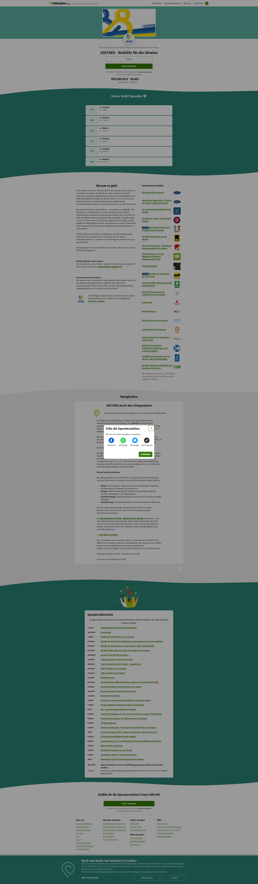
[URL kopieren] (146, 440)
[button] (111, 440)
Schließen (145, 454)
